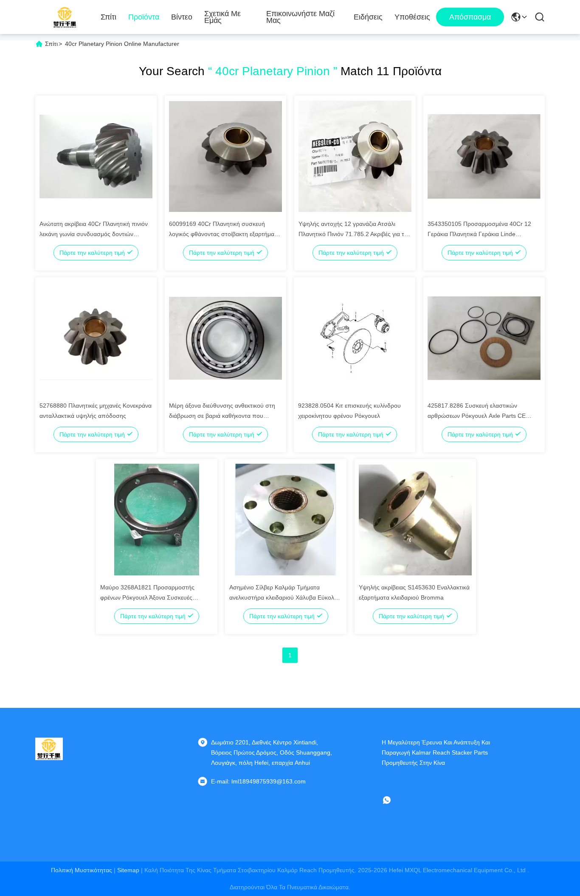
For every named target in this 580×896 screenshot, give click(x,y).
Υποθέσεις (412, 17)
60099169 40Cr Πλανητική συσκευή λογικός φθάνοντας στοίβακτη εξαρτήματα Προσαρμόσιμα (224, 234)
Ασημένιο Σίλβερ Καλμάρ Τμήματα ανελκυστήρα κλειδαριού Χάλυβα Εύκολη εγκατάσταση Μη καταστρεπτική (283, 597)
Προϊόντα (143, 17)
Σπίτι (108, 17)
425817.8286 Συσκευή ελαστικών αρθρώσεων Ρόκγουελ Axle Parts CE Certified (477, 415)
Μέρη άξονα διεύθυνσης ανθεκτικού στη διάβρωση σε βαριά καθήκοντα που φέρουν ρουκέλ (222, 415)
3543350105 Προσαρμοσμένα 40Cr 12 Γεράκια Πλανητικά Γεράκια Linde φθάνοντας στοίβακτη (479, 234)
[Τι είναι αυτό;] (393, 800)
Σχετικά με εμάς (222, 17)
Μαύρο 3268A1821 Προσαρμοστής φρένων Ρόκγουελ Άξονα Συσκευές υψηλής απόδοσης (147, 597)
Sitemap (128, 870)
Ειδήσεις (368, 17)
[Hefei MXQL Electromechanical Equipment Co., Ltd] (65, 17)
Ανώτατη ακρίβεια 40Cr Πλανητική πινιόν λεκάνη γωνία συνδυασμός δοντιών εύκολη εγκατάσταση (93, 234)
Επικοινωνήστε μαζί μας (300, 17)
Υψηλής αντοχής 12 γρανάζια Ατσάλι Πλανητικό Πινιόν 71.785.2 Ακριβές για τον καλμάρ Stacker (354, 234)
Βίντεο (181, 17)
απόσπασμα (470, 17)
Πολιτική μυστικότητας (81, 870)
